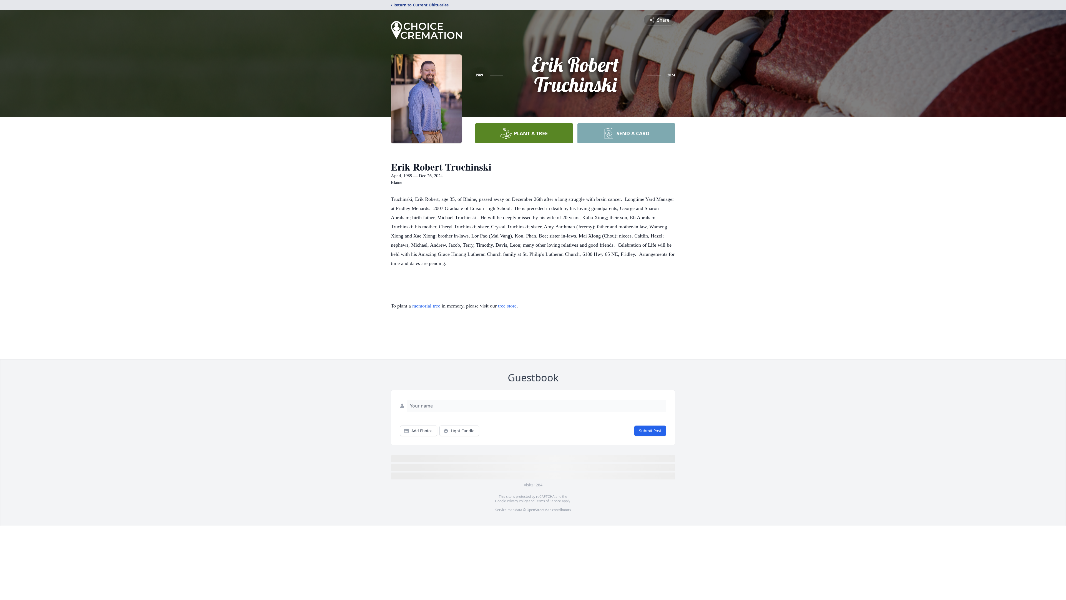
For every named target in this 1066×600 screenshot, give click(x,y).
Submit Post (650, 430)
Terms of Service (548, 501)
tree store (507, 305)
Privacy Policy (517, 501)
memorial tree (426, 305)
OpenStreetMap (539, 510)
